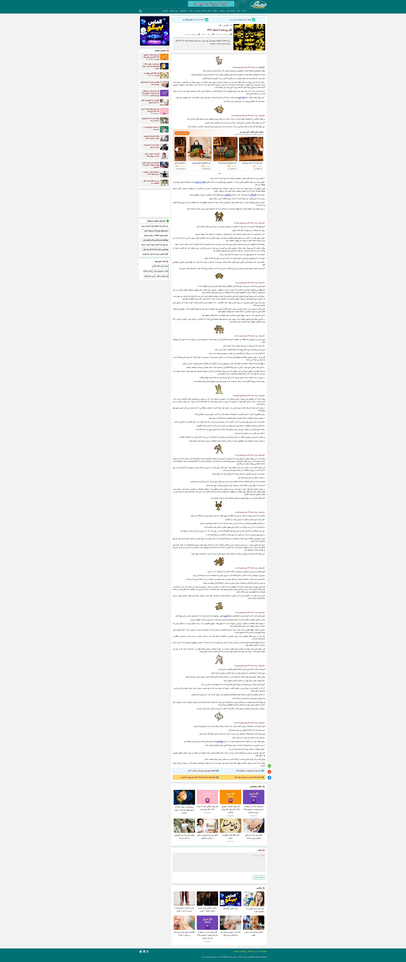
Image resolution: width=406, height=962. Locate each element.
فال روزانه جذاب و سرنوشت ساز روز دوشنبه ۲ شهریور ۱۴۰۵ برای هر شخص (253, 809)
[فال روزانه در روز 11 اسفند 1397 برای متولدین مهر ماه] (219, 448)
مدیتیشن (228, 195)
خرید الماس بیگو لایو (230, 908)
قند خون (241, 97)
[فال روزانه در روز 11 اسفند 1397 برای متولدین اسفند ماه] (219, 716)
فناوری (165, 10)
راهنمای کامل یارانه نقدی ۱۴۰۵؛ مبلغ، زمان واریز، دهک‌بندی (198, 777)
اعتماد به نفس (200, 182)
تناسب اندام (206, 10)
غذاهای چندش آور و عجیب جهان (253, 933)
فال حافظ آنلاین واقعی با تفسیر (230, 836)
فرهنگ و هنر (230, 10)
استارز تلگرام (147, 271)
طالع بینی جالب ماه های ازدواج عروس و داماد (253, 836)
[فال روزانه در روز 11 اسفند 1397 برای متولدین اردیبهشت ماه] (219, 109)
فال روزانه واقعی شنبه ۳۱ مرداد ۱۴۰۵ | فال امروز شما (207, 808)
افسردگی (253, 195)
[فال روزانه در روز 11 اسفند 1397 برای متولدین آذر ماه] (219, 561)
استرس (226, 616)
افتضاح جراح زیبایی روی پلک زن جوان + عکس (202, 771)
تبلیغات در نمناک (239, 951)
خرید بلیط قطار (149, 276)
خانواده (215, 10)
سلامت (190, 10)
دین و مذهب (173, 10)
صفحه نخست (262, 951)
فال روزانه (261, 67)
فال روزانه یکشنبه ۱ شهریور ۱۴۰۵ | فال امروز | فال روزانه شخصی (230, 809)
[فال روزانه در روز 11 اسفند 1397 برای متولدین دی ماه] (219, 606)
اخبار (238, 10)
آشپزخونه (183, 10)
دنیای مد (198, 10)
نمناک (244, 10)
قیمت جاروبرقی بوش (161, 271)
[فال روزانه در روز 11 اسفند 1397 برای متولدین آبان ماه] (219, 506)
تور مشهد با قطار (162, 276)
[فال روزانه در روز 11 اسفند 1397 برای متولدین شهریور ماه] (219, 389)
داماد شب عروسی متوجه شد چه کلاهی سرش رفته (231, 933)
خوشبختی (219, 741)
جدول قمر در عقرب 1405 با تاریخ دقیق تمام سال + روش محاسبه (184, 810)
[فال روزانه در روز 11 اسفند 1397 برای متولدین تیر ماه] (219, 276)
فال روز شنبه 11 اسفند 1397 (219, 30)
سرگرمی (222, 10)
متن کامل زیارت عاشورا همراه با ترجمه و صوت (154, 226)
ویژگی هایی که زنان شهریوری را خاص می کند (184, 836)
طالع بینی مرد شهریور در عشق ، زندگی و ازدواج (207, 836)
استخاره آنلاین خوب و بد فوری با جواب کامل (248, 777)
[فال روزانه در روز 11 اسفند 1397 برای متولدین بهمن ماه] (219, 659)
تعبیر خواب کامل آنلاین (160, 266)
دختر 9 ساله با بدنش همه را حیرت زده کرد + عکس (184, 909)
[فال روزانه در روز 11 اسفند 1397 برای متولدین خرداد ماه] (219, 216)
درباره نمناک (251, 951)
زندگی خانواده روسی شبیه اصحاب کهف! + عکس (207, 909)
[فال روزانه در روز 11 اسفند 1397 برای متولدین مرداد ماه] (219, 329)
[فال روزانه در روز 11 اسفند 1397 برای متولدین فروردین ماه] (219, 61)
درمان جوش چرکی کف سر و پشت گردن (156, 231)
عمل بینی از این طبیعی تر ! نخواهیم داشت (248, 771)
